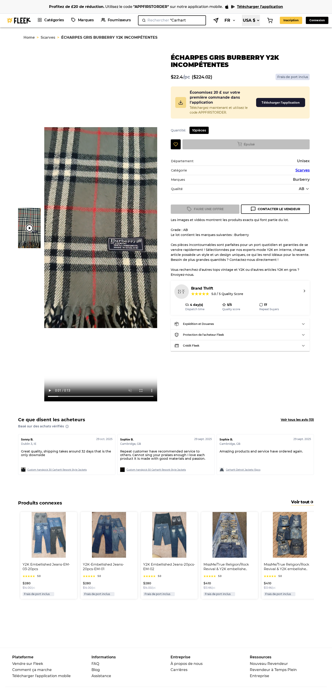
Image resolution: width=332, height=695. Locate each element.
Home (29, 37)
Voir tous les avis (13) (297, 420)
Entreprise (259, 676)
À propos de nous (187, 664)
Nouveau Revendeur (269, 664)
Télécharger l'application (281, 102)
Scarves (48, 37)
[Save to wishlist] (176, 144)
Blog (95, 670)
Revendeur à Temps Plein (273, 670)
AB (301, 189)
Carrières (179, 670)
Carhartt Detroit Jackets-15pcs (243, 469)
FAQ (95, 664)
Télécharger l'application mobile (41, 676)
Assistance (101, 676)
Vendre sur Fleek (27, 664)
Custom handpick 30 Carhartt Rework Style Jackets (57, 469)
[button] (240, 324)
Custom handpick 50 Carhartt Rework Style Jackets (156, 469)
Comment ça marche (32, 670)
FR (227, 20)
